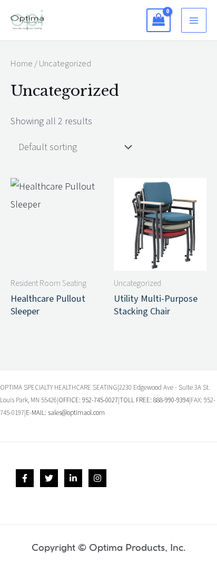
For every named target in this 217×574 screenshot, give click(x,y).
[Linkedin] (73, 478)
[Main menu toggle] (193, 20)
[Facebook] (25, 478)
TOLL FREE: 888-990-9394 (154, 400)
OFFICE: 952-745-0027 (88, 400)
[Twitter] (49, 478)
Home (22, 63)
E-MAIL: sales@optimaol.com (65, 413)
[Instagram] (97, 478)
